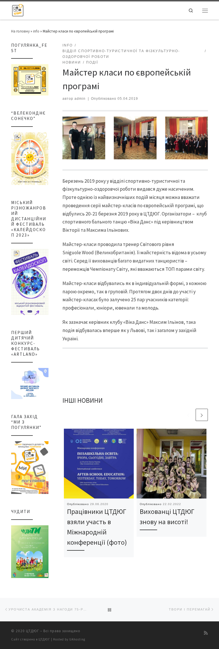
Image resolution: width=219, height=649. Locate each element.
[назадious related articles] (188, 415)
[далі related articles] (202, 415)
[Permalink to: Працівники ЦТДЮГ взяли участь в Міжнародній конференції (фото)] (99, 464)
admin (80, 99)
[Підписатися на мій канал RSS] (206, 633)
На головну (20, 31)
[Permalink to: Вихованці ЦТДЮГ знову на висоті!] (171, 464)
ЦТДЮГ (32, 630)
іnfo (36, 31)
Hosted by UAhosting (69, 639)
